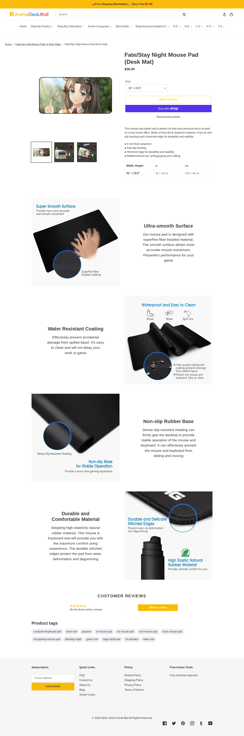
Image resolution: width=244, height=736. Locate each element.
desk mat (71, 631)
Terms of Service (134, 689)
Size (128, 81)
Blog (82, 689)
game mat (92, 639)
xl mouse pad (104, 631)
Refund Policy (132, 675)
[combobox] (122, 14)
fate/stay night (73, 639)
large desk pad (111, 639)
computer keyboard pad (47, 631)
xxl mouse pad (125, 631)
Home (8, 44)
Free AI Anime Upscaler (184, 675)
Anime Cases (87, 694)
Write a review (158, 607)
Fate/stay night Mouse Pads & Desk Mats (38, 44)
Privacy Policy (132, 685)
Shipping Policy (133, 680)
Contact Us (85, 680)
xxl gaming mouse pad (47, 639)
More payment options (168, 116)
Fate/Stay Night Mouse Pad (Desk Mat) (86, 44)
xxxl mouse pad (148, 631)
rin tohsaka (131, 639)
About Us (84, 685)
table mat (148, 639)
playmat (86, 631)
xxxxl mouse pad (172, 631)
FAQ (82, 675)
